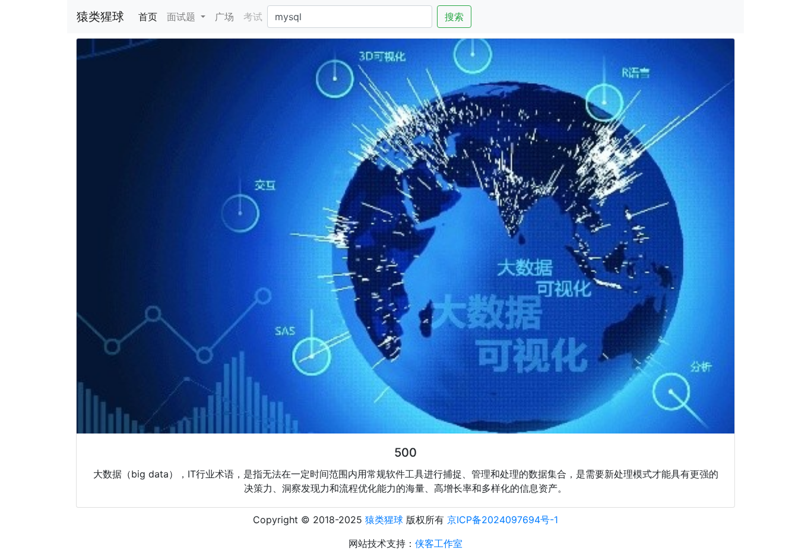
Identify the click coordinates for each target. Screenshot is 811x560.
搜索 (454, 17)
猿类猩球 (100, 17)
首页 (150, 16)
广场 (224, 17)
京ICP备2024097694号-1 (502, 520)
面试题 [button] (182, 17)
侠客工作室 (438, 543)
